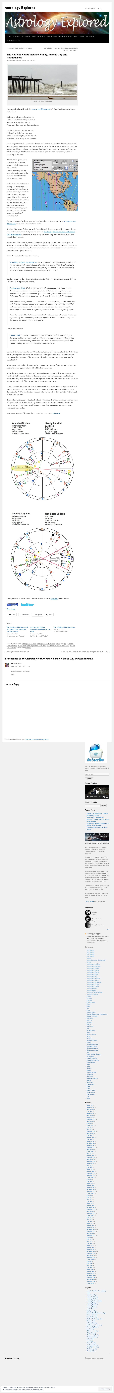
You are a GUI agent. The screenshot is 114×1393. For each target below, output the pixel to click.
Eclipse (88, 1006)
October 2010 (90, 1255)
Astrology (70, 644)
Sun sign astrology (92, 1072)
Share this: (11, 609)
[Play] (88, 797)
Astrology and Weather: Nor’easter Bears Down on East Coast (40, 629)
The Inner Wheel (91, 1351)
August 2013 (90, 1193)
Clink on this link (89, 901)
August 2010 (90, 1259)
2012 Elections (90, 950)
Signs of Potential (91, 1343)
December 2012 (91, 1207)
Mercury (89, 1032)
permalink (28, 648)
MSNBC (89, 1038)
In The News (90, 1026)
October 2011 (90, 1233)
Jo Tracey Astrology (92, 1323)
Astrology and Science (93, 980)
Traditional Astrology (92, 1078)
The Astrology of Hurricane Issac (64, 627)
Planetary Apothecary (92, 1337)
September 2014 (91, 1175)
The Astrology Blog (92, 1349)
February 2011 (90, 1247)
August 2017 (90, 1151)
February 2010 (90, 1271)
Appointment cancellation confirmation (59, 36)
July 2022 (89, 1123)
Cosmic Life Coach (92, 1315)
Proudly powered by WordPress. (95, 1358)
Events (88, 1010)
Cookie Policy (39, 1389)
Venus (88, 1088)
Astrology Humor (91, 990)
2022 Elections (90, 956)
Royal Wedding (91, 1062)
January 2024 (90, 1113)
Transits (89, 1080)
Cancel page (90, 36)
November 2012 (91, 1209)
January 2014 (90, 1187)
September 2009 (91, 1281)
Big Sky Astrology (92, 1311)
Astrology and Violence (93, 984)
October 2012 (90, 1211)
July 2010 (89, 1261)
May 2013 (89, 1199)
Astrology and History (93, 974)
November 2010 (91, 1253)
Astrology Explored (20, 7)
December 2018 (91, 1143)
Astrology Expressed (92, 1305)
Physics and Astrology (93, 1050)
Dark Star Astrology (92, 1317)
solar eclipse (65, 646)
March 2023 (90, 1117)
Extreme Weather (91, 1012)
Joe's (108, 929)
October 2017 (90, 1149)
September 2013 (91, 1191)
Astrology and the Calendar (94, 982)
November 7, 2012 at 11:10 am (20, 666)
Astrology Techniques (92, 994)
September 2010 (91, 1257)
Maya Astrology (91, 1030)
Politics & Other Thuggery (94, 1054)
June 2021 (89, 1127)
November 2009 (91, 1277)
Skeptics (89, 1068)
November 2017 (91, 1147)
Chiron (88, 1004)
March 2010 (90, 1269)
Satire (88, 1064)
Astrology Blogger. (94, 933)
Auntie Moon (90, 1309)
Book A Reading (79, 36)
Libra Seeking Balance (92, 1327)
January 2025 (90, 1107)
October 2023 (90, 1115)
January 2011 (90, 1249)
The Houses (90, 1076)
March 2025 (90, 1105)
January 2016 (90, 1163)
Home (9, 36)
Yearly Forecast (91, 1094)
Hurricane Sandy (12, 646)
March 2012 (90, 1223)
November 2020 (91, 1131)
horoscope (89, 1022)
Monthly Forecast (91, 1034)
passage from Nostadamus (41, 109)
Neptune (89, 1042)
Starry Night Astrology (93, 1347)
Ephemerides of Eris (13, 40)
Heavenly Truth (91, 1321)
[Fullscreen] (107, 797)
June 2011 (89, 1239)
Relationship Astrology (93, 1060)
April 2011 (89, 1243)
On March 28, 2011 (17, 288)
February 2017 (90, 1155)
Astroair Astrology (92, 1295)
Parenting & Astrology (93, 1044)
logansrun (54, 598)
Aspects (89, 958)
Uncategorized (55, 644)
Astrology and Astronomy (94, 966)
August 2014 (90, 1177)
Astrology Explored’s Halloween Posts (19, 48)
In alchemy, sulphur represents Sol (23, 262)
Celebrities (89, 1000)
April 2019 (89, 1139)
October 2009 (90, 1279)
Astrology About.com (92, 1299)
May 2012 (89, 1219)
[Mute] (104, 797)
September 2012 (91, 1213)
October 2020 (90, 1133)
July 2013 (89, 1195)
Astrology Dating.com (92, 1303)
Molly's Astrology (91, 1333)
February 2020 (90, 1137)
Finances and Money (92, 1016)
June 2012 (89, 1217)
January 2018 (90, 1145)
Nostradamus (22, 646)
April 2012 (89, 1221)
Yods (88, 1096)
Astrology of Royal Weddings (94, 992)
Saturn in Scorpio (55, 646)
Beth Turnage (31, 60)
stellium (89, 1070)
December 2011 (91, 1229)
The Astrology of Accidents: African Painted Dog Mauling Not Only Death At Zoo (84, 652)
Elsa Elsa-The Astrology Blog (94, 1319)
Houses (89, 1024)
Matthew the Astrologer (93, 1331)
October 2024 (90, 1109)
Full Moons (90, 1018)
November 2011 (91, 1231)
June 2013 (89, 1197)
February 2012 (90, 1225)
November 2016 (91, 1157)
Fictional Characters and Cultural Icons (97, 1014)
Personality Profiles (92, 1046)
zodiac (88, 1098)
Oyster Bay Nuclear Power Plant (36, 646)
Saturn (88, 1066)
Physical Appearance (92, 1048)
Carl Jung (89, 998)
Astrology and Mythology (93, 978)
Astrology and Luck (92, 976)
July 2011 (89, 1237)
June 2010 (89, 1263)
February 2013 (90, 1205)
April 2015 (89, 1167)
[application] (97, 792)
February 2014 (90, 1185)
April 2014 (89, 1181)
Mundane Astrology (92, 1040)
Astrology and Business (93, 968)
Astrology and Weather (44, 644)
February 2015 (90, 1171)
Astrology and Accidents (93, 964)
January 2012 (90, 1227)
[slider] (95, 796)
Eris (88, 1008)
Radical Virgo (90, 1339)
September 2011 (91, 1235)
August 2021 (90, 1125)
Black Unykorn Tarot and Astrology (96, 1313)
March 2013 (90, 1203)
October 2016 (90, 1159)
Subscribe (89, 779)
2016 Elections (90, 952)
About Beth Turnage (38, 36)
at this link (56, 413)
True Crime (90, 1082)
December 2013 (91, 1189)
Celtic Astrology (91, 1002)
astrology (89, 962)
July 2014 (89, 1179)
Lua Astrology (90, 1329)
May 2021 (89, 1129)
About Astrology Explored (21, 36)
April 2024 (89, 1111)
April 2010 (89, 1267)
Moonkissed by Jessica (93, 1335)
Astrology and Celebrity (93, 970)
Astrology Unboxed (92, 1307)
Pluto (48, 646)
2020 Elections (90, 954)
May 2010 (89, 1265)
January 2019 (90, 1141)
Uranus (89, 1086)
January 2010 (90, 1273)
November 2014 (91, 1173)
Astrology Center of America (94, 1301)
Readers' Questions (92, 1058)
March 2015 (90, 1169)
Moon (88, 1036)
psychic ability (90, 1056)
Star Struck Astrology (92, 1345)
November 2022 (91, 1119)
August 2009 (90, 1283)
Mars (88, 1028)
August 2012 (90, 1215)
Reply (12, 674)
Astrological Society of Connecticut (96, 960)
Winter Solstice (91, 1092)
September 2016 (91, 1161)
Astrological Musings (92, 1297)
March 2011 (90, 1245)
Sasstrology (90, 1341)
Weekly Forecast (91, 1090)
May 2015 (89, 1165)
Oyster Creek (15, 335)
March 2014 (90, 1183)
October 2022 (90, 1121)
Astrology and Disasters (29, 644)
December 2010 (91, 1251)
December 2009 (91, 1275)
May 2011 (89, 1241)
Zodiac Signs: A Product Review (95, 817)
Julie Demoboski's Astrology (94, 1325)
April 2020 (89, 1135)
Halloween (89, 1020)
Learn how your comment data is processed (36, 739)
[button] (97, 792)
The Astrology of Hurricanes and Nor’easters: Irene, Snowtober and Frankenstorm (17, 629)
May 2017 (89, 1153)
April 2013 (89, 1201)
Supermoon (90, 1074)
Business (89, 996)
